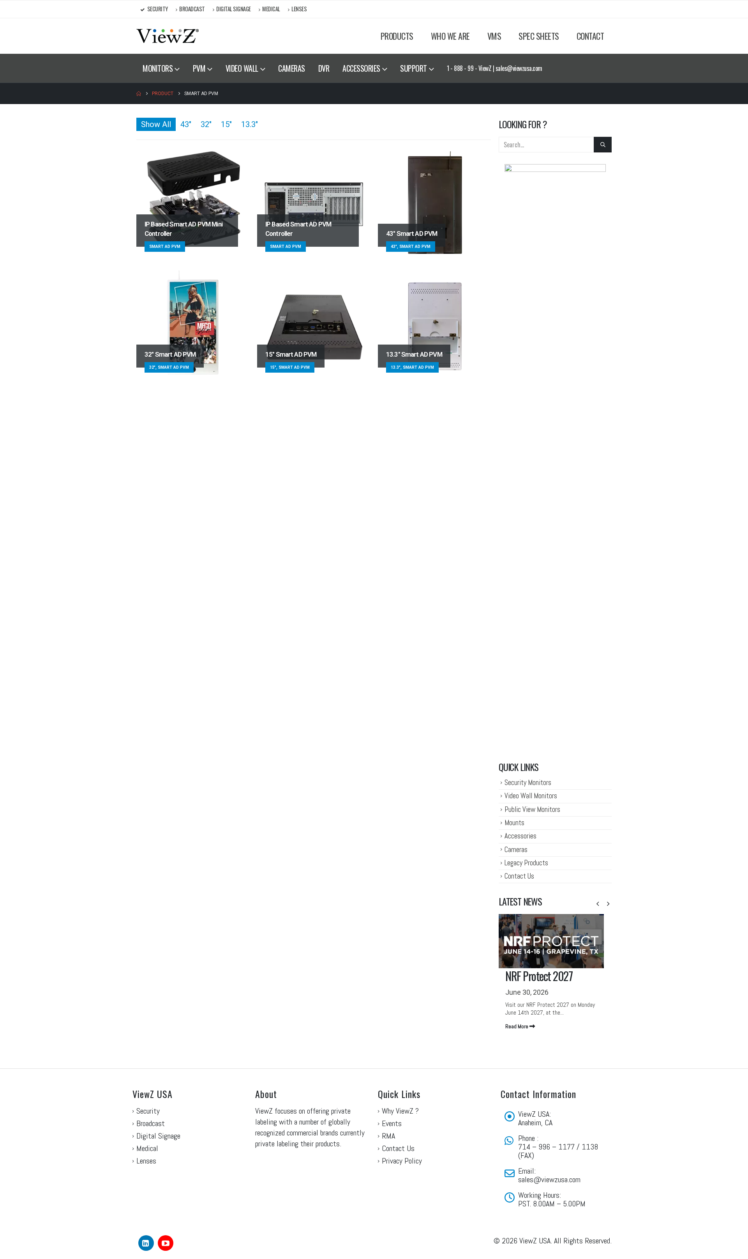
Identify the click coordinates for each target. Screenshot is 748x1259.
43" (185, 124)
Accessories (520, 835)
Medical (271, 9)
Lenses (299, 9)
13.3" (249, 124)
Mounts (514, 822)
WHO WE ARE (450, 36)
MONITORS (158, 68)
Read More (517, 1026)
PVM (199, 68)
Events (392, 1123)
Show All (156, 124)
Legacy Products (526, 862)
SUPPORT (413, 68)
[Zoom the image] (555, 168)
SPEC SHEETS (539, 36)
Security (157, 9)
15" (226, 124)
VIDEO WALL (242, 68)
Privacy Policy (402, 1161)
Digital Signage (233, 9)
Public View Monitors (532, 809)
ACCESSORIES (361, 68)
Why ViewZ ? (400, 1111)
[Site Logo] (167, 36)
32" (206, 124)
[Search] (603, 145)
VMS (494, 36)
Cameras (516, 849)
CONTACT (590, 36)
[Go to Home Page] (138, 93)
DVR (324, 68)
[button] (597, 904)
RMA (388, 1136)
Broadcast (192, 9)
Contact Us (519, 876)
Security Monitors (528, 782)
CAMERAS (291, 68)
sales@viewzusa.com (549, 1179)
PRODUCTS (397, 36)
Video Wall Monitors (531, 795)
